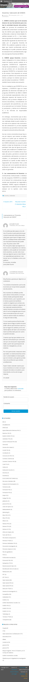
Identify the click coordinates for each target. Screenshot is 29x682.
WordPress (22, 674)
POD (4, 554)
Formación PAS (6, 489)
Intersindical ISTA (7, 636)
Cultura (4, 467)
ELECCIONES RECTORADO (9, 478)
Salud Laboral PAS (7, 583)
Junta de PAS (6, 504)
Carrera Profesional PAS (9, 441)
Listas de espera (7, 506)
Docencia (5, 472)
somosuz (5, 15)
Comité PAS (6, 450)
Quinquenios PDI (7, 563)
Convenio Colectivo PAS (9, 461)
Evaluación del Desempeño (9, 484)
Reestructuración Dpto (8, 566)
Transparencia (6, 619)
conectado (21, 388)
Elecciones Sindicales (8, 481)
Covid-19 (5, 464)
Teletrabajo (5, 614)
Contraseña (6, 403)
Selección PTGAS (7, 588)
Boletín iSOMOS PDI (8, 436)
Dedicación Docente (8, 470)
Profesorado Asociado (8, 557)
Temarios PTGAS (7, 617)
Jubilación (5, 501)
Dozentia (6, 195)
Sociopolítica (6, 594)
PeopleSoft (5, 628)
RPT (4, 574)
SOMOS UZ (5, 611)
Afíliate (4, 639)
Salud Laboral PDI (7, 585)
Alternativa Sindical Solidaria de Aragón (14, 672)
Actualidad (5, 424)
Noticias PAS (6, 523)
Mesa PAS (5, 515)
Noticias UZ (5, 529)
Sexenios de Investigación (9, 591)
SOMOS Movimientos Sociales (10, 602)
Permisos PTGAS (7, 540)
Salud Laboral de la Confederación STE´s (13, 633)
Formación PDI (6, 492)
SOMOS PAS (6, 605)
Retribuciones (6, 571)
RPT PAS (5, 577)
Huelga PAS (5, 498)
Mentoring (5, 512)
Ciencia (4, 444)
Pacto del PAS (6, 535)
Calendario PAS (6, 439)
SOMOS (4, 600)
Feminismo (5, 487)
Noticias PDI (6, 526)
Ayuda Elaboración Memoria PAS (11, 430)
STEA (4, 631)
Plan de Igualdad (7, 552)
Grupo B (5, 495)
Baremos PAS (6, 433)
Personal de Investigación (9, 546)
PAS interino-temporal (8, 537)
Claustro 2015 (8, 202)
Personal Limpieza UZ (8, 549)
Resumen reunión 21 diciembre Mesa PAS (20, 204)
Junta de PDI (6, 648)
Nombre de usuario (8, 397)
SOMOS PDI (6, 608)
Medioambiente (6, 509)
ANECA (4, 427)
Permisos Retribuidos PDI (9, 543)
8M (3, 422)
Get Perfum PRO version (24, 676)
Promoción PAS (6, 560)
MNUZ (4, 521)
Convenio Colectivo (7, 458)
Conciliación (6, 453)
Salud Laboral (6, 580)
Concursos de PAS (7, 456)
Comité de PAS (6, 642)
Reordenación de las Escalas (10, 569)
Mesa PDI (5, 518)
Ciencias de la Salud (7, 447)
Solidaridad (12, 195)
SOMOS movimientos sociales (10, 655)
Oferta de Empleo (7, 532)
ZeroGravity (22, 667)
